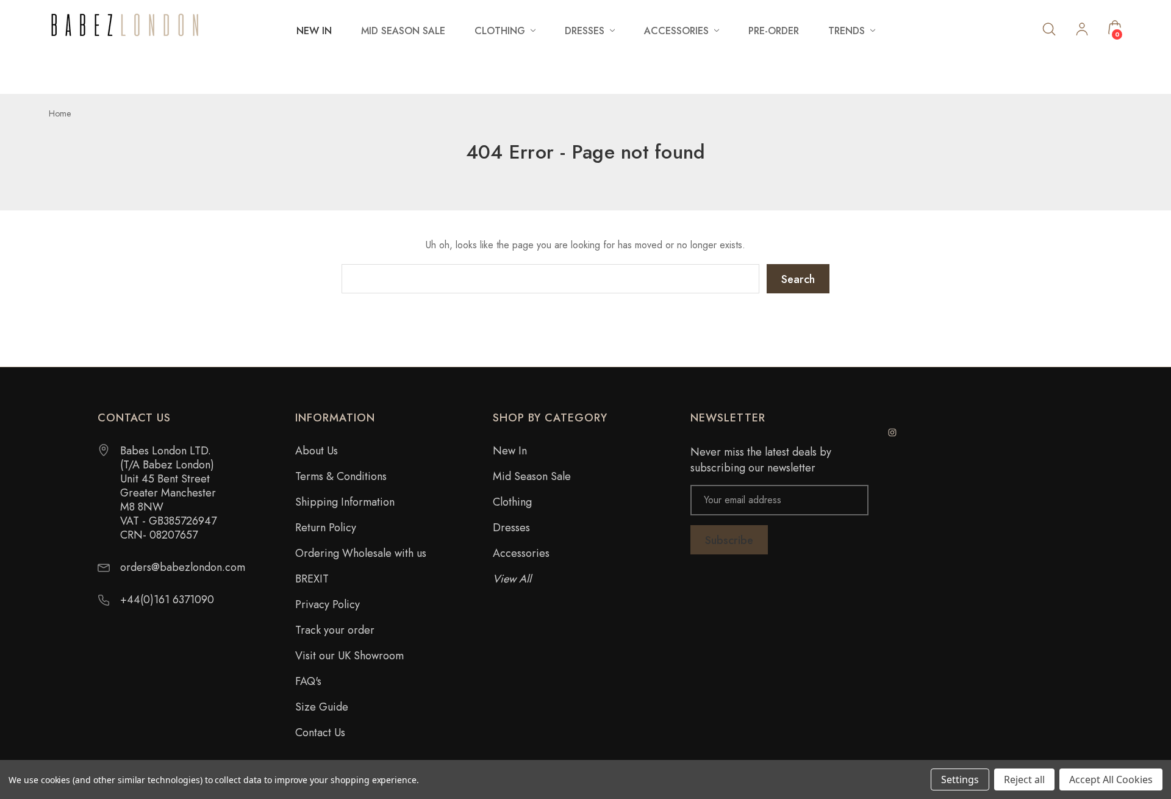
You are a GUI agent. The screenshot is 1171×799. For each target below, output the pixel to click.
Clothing (512, 502)
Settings (960, 779)
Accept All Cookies (1111, 779)
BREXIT (312, 579)
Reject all (1024, 779)
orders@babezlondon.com (182, 568)
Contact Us (320, 732)
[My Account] (1082, 30)
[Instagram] (892, 432)
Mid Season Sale (403, 31)
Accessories (521, 553)
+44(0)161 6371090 (167, 600)
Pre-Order (773, 31)
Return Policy (325, 528)
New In (314, 31)
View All (512, 579)
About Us (316, 451)
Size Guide (321, 707)
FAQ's (308, 681)
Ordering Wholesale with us (360, 553)
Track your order (334, 630)
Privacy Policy (327, 604)
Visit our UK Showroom (349, 656)
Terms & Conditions (341, 476)
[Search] (1049, 28)
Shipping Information (345, 502)
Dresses (511, 528)
